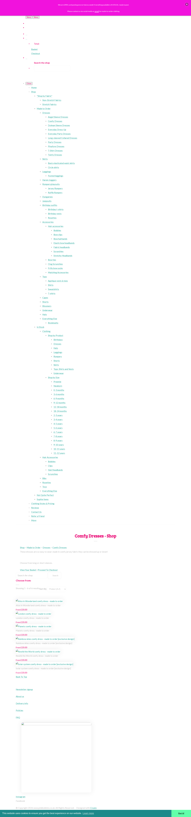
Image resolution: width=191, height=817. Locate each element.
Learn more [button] (88, 813)
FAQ (18, 717)
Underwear (47, 310)
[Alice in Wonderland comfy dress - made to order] (39, 601)
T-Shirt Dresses (55, 150)
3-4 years (58, 419)
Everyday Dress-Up (57, 129)
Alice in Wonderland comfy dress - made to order (38, 605)
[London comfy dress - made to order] (33, 614)
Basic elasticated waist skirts (61, 163)
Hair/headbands (55, 470)
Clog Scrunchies (55, 264)
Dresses (46, 112)
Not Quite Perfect (45, 495)
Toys (44, 486)
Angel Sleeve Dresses (58, 117)
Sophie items (43, 499)
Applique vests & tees (58, 281)
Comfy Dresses (55, 121)
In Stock (40, 327)
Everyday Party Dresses (59, 134)
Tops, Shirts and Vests (64, 369)
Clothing (46, 331)
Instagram (20, 796)
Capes (45, 297)
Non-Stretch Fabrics (51, 100)
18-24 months (60, 411)
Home (34, 87)
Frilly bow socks (55, 268)
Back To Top (21, 677)
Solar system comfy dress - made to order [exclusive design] (43, 668)
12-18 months (60, 407)
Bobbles (57, 230)
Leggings (46, 171)
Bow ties (52, 260)
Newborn (58, 386)
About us (20, 696)
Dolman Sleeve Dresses (59, 125)
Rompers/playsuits (51, 184)
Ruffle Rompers (55, 192)
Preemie (57, 381)
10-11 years (59, 449)
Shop (33, 91)
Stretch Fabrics (49, 104)
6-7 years (58, 432)
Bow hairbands (60, 239)
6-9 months (59, 398)
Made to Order (44, 108)
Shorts (45, 302)
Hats (44, 314)
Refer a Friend (37, 516)
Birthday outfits (49, 205)
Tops (44, 276)
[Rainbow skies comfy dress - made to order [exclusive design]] (45, 639)
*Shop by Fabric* (44, 96)
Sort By (43, 589)
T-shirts (51, 293)
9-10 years (59, 444)
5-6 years (58, 428)
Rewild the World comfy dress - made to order (37, 656)
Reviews (35, 507)
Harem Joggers (49, 180)
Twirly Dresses (55, 155)
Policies (19, 710)
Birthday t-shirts (55, 209)
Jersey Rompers (55, 188)
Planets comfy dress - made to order (32, 630)
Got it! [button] (181, 813)
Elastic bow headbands (64, 243)
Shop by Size (53, 377)
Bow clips (58, 234)
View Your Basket (28, 570)
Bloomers (46, 306)
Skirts (45, 159)
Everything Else (49, 318)
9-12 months (59, 402)
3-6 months (59, 394)
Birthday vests (55, 213)
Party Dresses (54, 142)
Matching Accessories (58, 272)
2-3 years (58, 415)
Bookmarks (53, 323)
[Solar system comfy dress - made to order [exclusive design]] (44, 664)
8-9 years (58, 440)
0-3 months (59, 390)
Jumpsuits (46, 201)
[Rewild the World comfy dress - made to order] (38, 651)
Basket (34, 49)
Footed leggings (55, 176)
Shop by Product (55, 335)
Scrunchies (58, 251)
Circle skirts (53, 167)
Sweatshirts (53, 289)
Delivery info (22, 703)
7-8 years (58, 436)
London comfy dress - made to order (32, 618)
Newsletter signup (24, 689)
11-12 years (59, 453)
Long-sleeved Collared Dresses (62, 138)
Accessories (48, 222)
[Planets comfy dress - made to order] (33, 626)
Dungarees (47, 197)
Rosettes (52, 218)
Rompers (58, 356)
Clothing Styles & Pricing (42, 503)
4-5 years (58, 423)
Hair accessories (55, 226)
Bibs (44, 478)
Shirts (50, 285)
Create (93, 808)
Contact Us (36, 512)
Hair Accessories (50, 457)
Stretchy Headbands (63, 255)
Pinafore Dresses (56, 146)
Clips (50, 465)
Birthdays (58, 339)
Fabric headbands (62, 247)
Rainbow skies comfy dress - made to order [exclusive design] (44, 643)
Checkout (35, 53)
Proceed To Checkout (48, 570)
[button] (186, 4)
